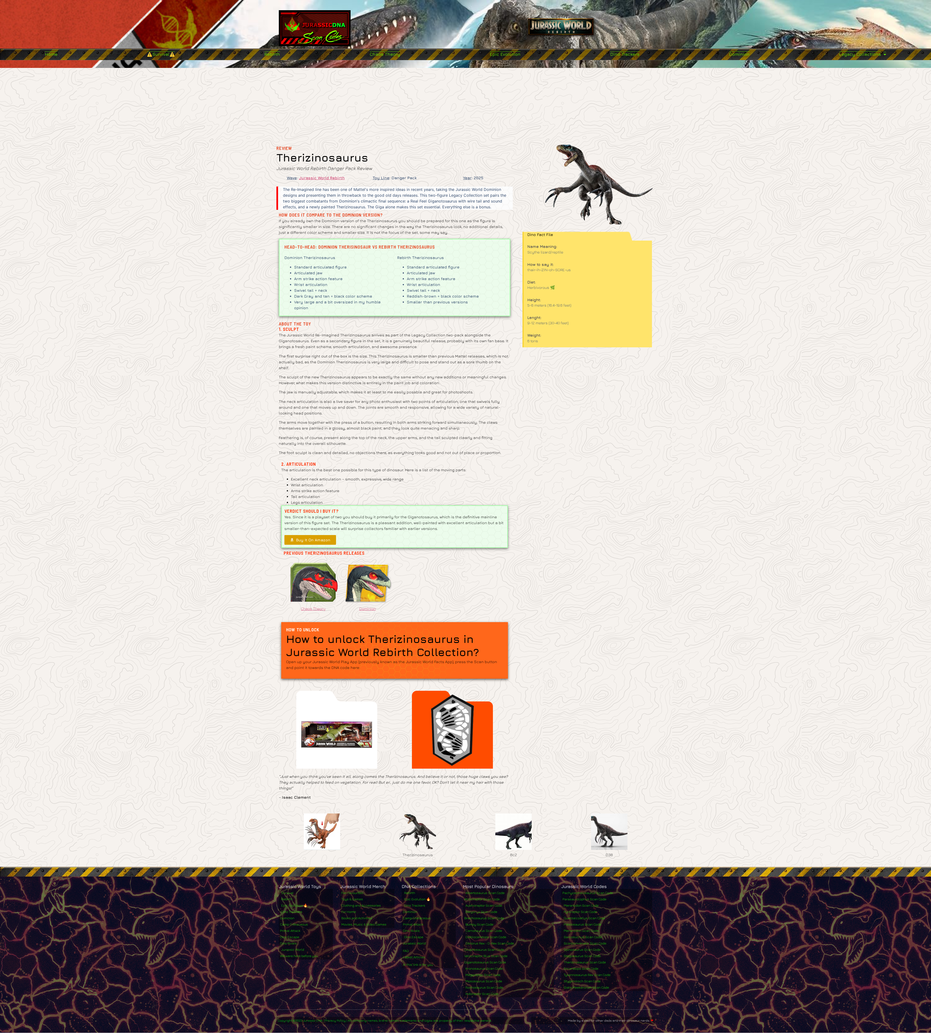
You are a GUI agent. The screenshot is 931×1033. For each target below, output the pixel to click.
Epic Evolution (505, 54)
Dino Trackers (625, 54)
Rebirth (272, 54)
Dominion (739, 54)
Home (51, 54)
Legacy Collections (860, 54)
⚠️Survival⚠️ (161, 54)
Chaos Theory (385, 54)
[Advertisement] (465, 104)
